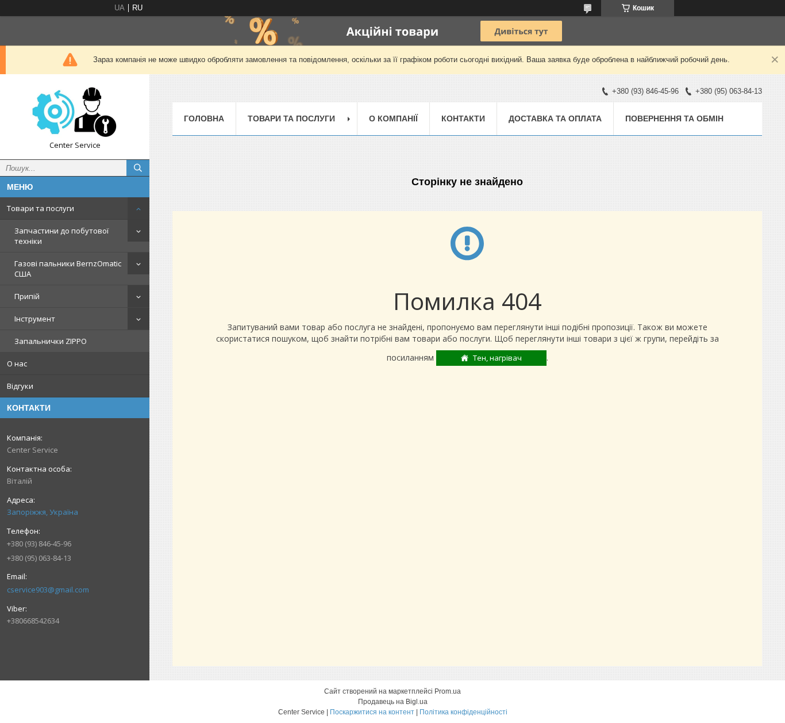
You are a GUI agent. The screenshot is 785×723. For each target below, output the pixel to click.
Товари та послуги (40, 208)
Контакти (463, 118)
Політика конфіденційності (463, 712)
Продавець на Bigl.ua (393, 702)
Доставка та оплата (555, 118)
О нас (17, 363)
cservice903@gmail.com (48, 589)
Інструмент (34, 318)
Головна (204, 118)
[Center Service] (75, 111)
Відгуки (20, 386)
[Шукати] (137, 168)
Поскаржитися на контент (372, 712)
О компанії (393, 118)
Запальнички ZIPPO (50, 341)
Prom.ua (447, 691)
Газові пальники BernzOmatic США (67, 268)
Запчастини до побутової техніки (61, 235)
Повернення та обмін (674, 118)
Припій (27, 296)
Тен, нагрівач (497, 358)
